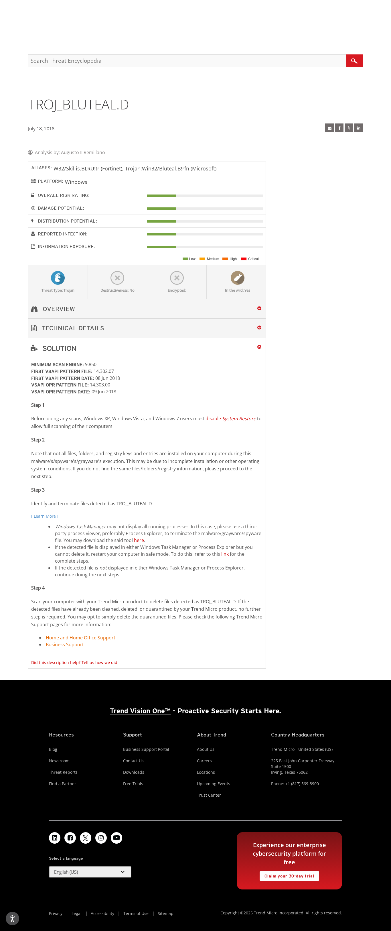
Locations (206, 772)
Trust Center (209, 795)
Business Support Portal (146, 749)
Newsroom (59, 760)
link (225, 554)
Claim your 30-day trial (287, 874)
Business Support (65, 644)
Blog (53, 749)
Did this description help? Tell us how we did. (75, 662)
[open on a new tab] (85, 838)
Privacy (55, 913)
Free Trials (133, 783)
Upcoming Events (213, 783)
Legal (77, 913)
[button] (147, 328)
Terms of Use (136, 913)
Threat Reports (63, 772)
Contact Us (133, 760)
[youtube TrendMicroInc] (116, 838)
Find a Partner (62, 783)
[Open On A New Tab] (349, 127)
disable (231, 418)
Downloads (133, 772)
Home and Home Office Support (80, 638)
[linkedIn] (358, 127)
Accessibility (102, 913)
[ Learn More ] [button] (44, 516)
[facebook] (339, 127)
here (139, 540)
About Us (205, 749)
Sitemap (165, 913)
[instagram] (101, 838)
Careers (204, 760)
